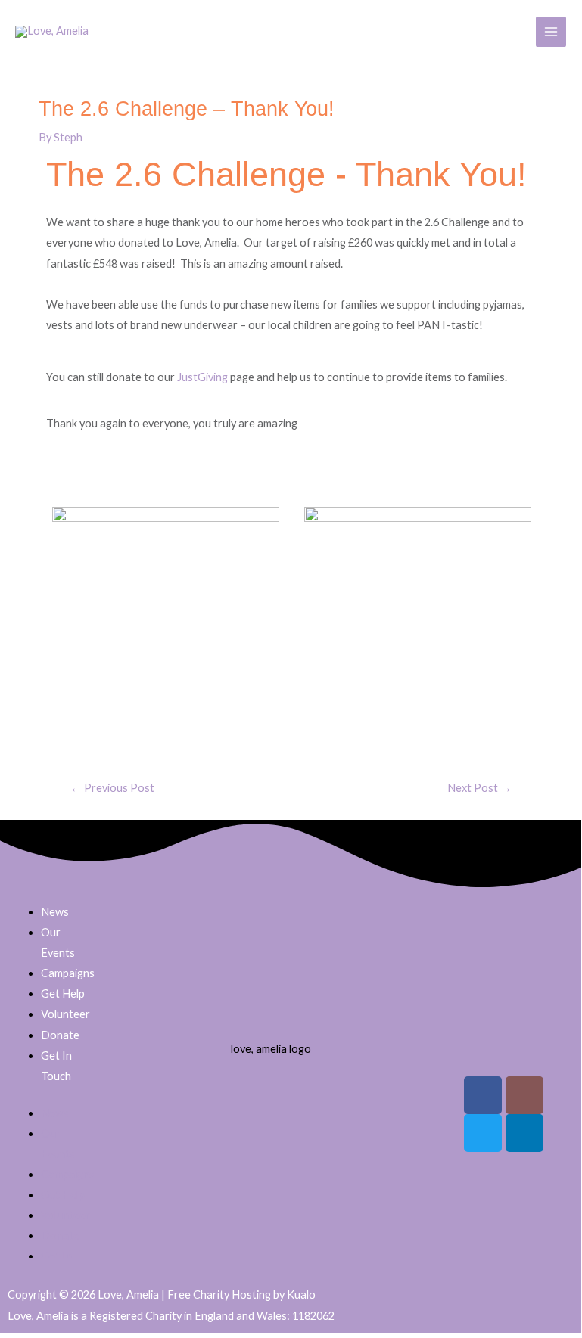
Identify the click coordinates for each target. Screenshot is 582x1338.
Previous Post (112, 787)
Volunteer (65, 1013)
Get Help (63, 993)
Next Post (479, 787)
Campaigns (68, 973)
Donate (60, 1035)
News (55, 911)
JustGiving (203, 377)
